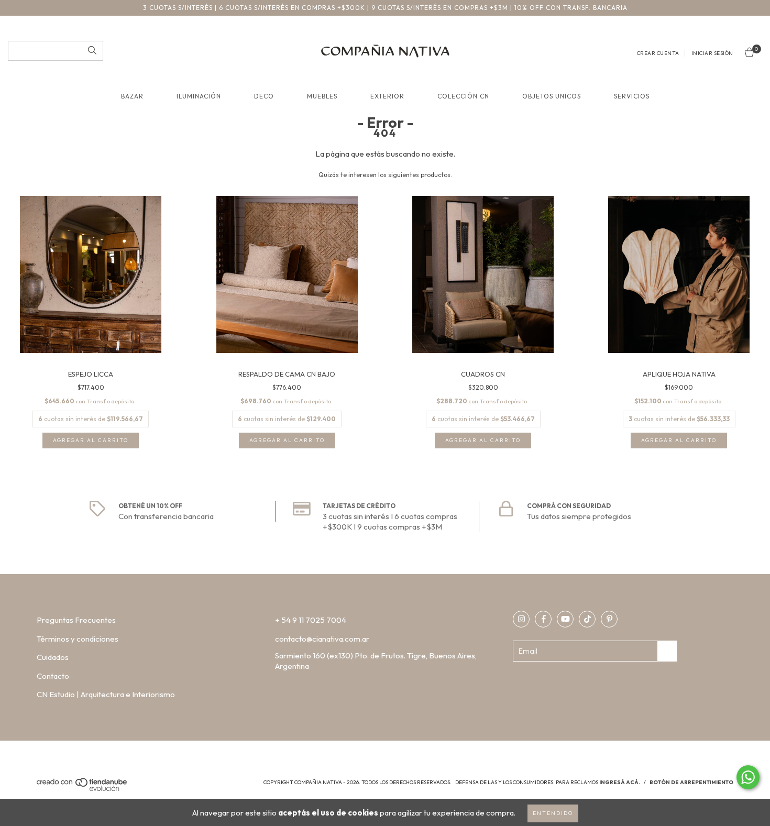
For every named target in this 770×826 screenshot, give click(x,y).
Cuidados (53, 657)
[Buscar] (92, 50)
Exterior (387, 96)
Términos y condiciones (77, 639)
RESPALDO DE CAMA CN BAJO (286, 374)
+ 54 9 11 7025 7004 (310, 620)
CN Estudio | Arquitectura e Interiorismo (106, 694)
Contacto (53, 676)
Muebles (322, 96)
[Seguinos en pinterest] (609, 619)
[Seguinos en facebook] (543, 619)
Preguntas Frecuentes (76, 620)
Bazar (132, 96)
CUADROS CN (483, 374)
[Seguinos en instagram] (521, 619)
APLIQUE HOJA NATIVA (679, 374)
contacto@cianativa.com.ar (322, 639)
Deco (264, 96)
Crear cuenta (658, 53)
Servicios (632, 96)
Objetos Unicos (551, 96)
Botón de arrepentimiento (691, 782)
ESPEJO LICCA (90, 374)
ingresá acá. (619, 782)
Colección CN (463, 96)
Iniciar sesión (712, 53)
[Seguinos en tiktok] (587, 619)
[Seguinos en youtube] (565, 619)
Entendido (553, 813)
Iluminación (199, 96)
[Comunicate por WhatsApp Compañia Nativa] (748, 777)
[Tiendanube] (82, 789)
